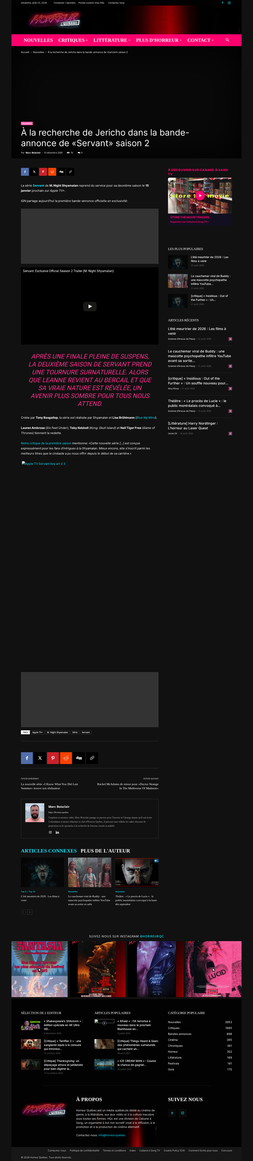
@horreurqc (152, 936)
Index (133, 1150)
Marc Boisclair (33, 152)
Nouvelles (38, 40)
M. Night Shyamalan (57, 732)
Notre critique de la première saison (46, 443)
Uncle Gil (172, 433)
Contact (199, 40)
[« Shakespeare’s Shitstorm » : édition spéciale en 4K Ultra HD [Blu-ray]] (31, 1024)
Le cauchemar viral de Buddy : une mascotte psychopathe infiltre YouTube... (210, 279)
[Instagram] (229, 3)
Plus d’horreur (157, 40)
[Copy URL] (70, 172)
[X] (34, 172)
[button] (227, 40)
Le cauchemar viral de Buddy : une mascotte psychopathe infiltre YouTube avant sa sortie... (199, 356)
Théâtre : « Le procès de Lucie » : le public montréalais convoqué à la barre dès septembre (136, 900)
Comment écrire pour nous (203, 1150)
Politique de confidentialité (84, 1150)
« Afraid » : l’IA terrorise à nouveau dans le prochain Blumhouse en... (134, 1025)
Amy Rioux (173, 388)
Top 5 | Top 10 (28, 891)
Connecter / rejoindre (64, 2)
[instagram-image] (39, 969)
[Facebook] (223, 3)
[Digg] (61, 172)
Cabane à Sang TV (149, 1150)
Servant (86, 732)
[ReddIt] (52, 172)
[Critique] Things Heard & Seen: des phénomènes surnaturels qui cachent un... (138, 1044)
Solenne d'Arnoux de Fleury (181, 338)
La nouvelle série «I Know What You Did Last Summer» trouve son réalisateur (49, 786)
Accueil (25, 52)
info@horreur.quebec (112, 1135)
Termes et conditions (114, 1150)
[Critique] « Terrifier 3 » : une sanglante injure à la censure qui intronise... (62, 1044)
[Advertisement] (90, 236)
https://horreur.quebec (58, 812)
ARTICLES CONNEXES (49, 851)
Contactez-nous (116, 2)
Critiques (71, 40)
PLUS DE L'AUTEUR (105, 851)
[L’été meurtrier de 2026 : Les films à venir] (42, 872)
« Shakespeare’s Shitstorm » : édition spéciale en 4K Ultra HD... (63, 1025)
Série (74, 732)
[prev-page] (23, 912)
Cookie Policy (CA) (174, 1150)
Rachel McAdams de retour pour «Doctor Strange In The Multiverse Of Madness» (128, 786)
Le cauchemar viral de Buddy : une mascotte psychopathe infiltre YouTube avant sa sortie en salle (89, 900)
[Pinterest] (43, 172)
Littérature (110, 40)
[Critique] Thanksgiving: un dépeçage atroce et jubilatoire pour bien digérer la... (63, 1064)
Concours (226, 1150)
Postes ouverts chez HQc (91, 2)
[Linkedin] (59, 832)
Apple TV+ (37, 732)
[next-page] (29, 912)
